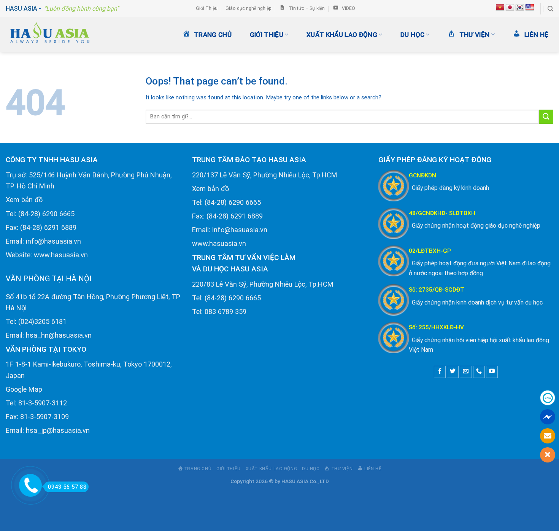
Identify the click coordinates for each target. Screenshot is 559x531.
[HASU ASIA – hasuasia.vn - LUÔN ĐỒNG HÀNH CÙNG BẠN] (57, 34)
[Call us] (479, 372)
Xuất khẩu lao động (341, 34)
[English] (529, 7)
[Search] (550, 8)
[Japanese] (510, 7)
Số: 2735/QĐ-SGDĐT (436, 289)
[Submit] (546, 117)
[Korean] (519, 7)
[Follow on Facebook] (440, 372)
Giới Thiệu (207, 8)
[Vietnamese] (500, 7)
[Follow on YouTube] (492, 372)
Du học (412, 34)
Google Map (24, 389)
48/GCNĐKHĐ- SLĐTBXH (442, 213)
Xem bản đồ (24, 200)
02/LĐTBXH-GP (430, 250)
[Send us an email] (466, 372)
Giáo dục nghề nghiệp (249, 8)
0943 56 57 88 (67, 486)
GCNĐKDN (422, 175)
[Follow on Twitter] (453, 372)
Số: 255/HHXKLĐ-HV (436, 327)
